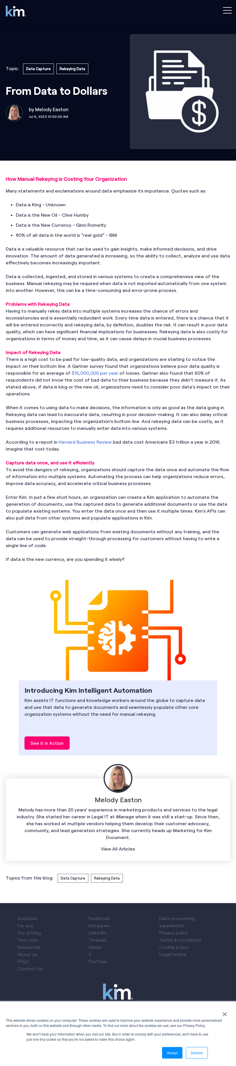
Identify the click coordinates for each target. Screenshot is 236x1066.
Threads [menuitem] (97, 939)
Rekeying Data (72, 68)
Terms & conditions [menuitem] (180, 939)
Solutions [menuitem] (27, 918)
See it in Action (47, 743)
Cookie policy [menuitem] (174, 947)
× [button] (224, 1012)
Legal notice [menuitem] (172, 954)
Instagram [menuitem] (99, 925)
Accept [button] (172, 1052)
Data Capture (38, 68)
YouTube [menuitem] (97, 961)
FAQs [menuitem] (23, 961)
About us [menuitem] (27, 954)
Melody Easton (51, 109)
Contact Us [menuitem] (30, 968)
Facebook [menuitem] (99, 918)
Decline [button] (197, 1052)
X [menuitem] (89, 954)
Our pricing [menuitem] (29, 932)
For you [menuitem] (25, 925)
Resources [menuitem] (28, 947)
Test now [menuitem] (27, 939)
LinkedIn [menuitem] (97, 932)
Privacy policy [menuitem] (173, 932)
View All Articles (118, 848)
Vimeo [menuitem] (95, 947)
